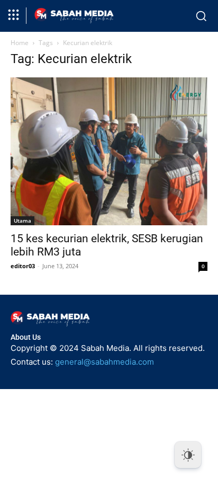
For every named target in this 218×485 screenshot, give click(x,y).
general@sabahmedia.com (104, 362)
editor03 (23, 266)
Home (20, 42)
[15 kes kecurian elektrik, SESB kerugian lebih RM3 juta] (109, 151)
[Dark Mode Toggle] (188, 454)
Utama (22, 220)
